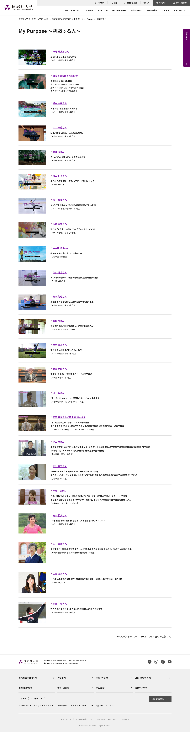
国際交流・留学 (25, 687)
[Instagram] (156, 662)
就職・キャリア (141, 687)
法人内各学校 (97, 705)
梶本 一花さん (60, 103)
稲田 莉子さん (60, 175)
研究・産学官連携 (143, 677)
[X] (149, 662)
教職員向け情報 (79, 705)
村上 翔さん (58, 393)
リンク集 (111, 705)
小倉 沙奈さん (60, 224)
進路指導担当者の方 (44, 705)
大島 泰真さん (60, 344)
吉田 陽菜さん (60, 200)
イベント (38, 698)
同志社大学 (23, 19)
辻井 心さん (58, 151)
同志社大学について (40, 19)
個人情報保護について (84, 719)
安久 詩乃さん (60, 466)
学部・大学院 (102, 677)
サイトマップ (124, 719)
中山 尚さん (58, 441)
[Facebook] (163, 662)
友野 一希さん (60, 603)
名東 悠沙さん (60, 574)
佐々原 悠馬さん (61, 248)
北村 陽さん (58, 320)
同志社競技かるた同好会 (65, 75)
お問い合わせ (66, 719)
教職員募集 (63, 705)
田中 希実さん (60, 515)
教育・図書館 (63, 687)
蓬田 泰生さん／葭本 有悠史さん (69, 417)
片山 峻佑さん (60, 127)
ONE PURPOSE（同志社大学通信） (66, 19)
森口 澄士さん (60, 272)
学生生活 (100, 687)
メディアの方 (25, 705)
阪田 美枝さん (60, 544)
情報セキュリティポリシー (106, 719)
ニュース (22, 698)
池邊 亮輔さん (60, 368)
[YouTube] (170, 662)
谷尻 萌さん (59, 490)
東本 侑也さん (60, 296)
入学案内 (61, 677)
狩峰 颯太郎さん (61, 51)
